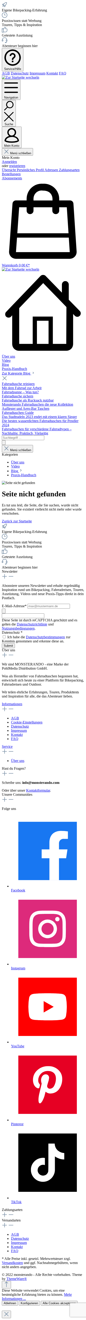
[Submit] (4, 611)
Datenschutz (20, 73)
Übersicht (9, 170)
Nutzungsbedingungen (18, 628)
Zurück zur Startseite (17, 521)
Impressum (37, 73)
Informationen (12, 704)
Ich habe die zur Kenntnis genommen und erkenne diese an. (36, 639)
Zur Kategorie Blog (16, 373)
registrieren (17, 166)
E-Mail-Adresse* (15, 606)
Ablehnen (10, 1303)
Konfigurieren (29, 1303)
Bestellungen (11, 174)
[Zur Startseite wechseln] (20, 77)
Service (7, 746)
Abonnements (12, 178)
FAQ (62, 73)
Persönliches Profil (30, 170)
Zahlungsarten (69, 170)
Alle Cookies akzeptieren (59, 1303)
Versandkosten (12, 1263)
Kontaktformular (38, 790)
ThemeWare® (16, 1279)
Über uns (17, 761)
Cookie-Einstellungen (26, 722)
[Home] (43, 312)
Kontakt (52, 73)
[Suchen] (4, 442)
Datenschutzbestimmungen (45, 637)
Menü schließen (20, 153)
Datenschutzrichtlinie (32, 624)
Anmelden (9, 162)
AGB (6, 73)
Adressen (51, 170)
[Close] (6, 1314)
